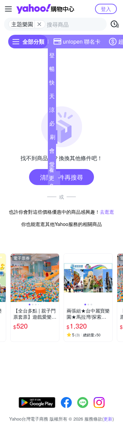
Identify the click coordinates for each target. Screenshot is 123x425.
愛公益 (52, 165)
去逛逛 (107, 211)
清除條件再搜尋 (61, 176)
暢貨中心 (52, 70)
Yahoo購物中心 (45, 9)
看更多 (51, 178)
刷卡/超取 (52, 138)
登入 (106, 8)
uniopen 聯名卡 (81, 41)
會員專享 (52, 152)
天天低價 (52, 97)
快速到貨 (52, 83)
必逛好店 (52, 124)
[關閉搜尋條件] (39, 24)
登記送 (52, 56)
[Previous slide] (15, 277)
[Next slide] (54, 277)
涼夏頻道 (52, 111)
